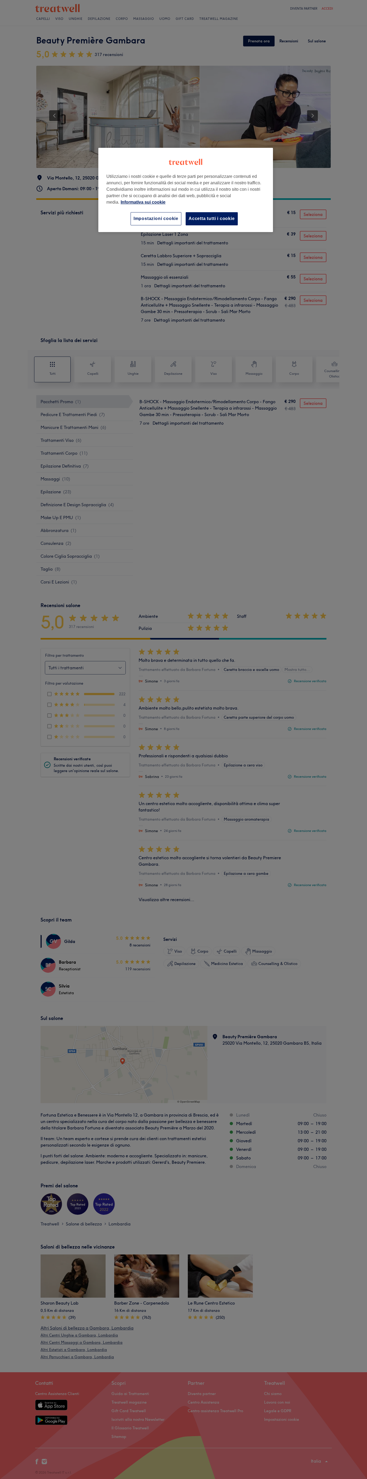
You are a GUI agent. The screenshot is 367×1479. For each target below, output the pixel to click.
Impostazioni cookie (156, 218)
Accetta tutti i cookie (212, 218)
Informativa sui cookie (143, 202)
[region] (185, 190)
